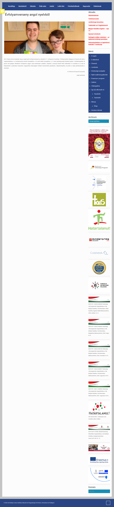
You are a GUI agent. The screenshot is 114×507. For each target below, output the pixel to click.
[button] (2, 11)
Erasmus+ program (97, 78)
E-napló (93, 56)
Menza (93, 102)
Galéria (93, 82)
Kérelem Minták (96, 110)
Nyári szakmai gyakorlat (99, 75)
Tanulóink (97, 94)
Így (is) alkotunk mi (97, 90)
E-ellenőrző (95, 60)
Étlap (96, 106)
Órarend (94, 63)
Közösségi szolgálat (98, 71)
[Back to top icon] (108, 503)
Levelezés (94, 67)
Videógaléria (95, 86)
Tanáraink (97, 98)
